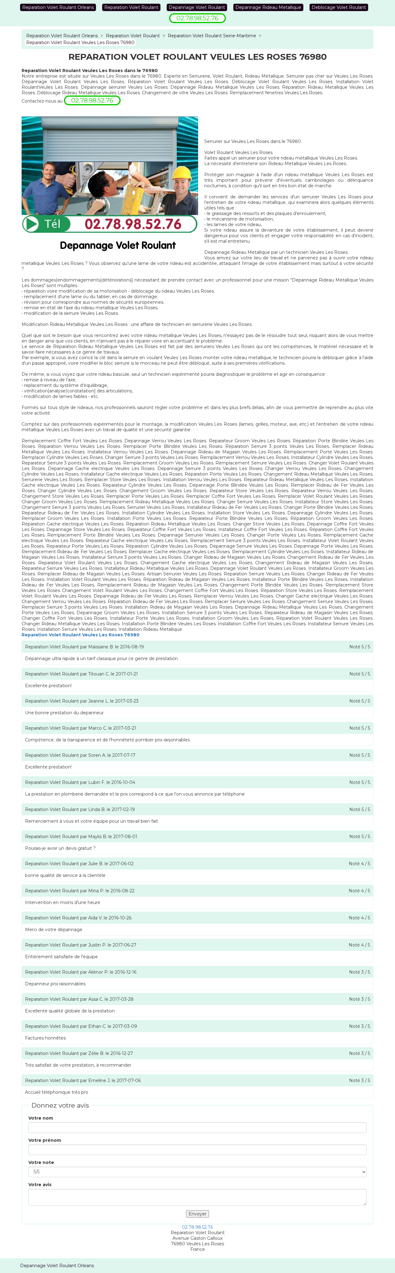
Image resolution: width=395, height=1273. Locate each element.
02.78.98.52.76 (197, 1227)
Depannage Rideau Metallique (268, 7)
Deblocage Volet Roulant (339, 7)
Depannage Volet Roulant (197, 7)
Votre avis (40, 1184)
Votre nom (40, 1118)
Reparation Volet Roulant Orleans (58, 7)
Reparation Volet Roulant (131, 7)
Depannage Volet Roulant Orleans (57, 1265)
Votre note (41, 1162)
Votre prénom (44, 1140)
